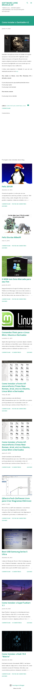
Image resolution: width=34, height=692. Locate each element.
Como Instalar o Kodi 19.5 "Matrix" (14, 655)
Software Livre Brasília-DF (10, 4)
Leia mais (4, 206)
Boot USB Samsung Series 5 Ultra (14, 553)
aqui (17, 71)
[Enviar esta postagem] (28, 105)
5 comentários (16, 571)
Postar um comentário (19, 204)
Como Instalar (10, 105)
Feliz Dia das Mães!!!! (11, 237)
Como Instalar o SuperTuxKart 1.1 (16, 604)
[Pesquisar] (27, 3)
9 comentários (16, 352)
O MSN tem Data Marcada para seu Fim (16, 280)
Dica (24, 105)
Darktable (19, 105)
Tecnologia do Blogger (18, 685)
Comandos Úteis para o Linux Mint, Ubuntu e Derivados (15, 333)
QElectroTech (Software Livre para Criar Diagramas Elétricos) (16, 499)
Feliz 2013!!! (7, 186)
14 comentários (17, 622)
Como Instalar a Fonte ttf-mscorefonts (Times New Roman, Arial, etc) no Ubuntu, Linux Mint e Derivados (16, 387)
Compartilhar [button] (6, 108)
